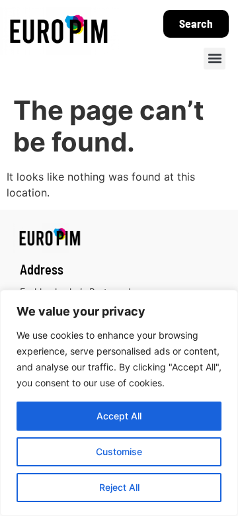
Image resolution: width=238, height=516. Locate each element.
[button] (214, 58)
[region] (119, 403)
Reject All (119, 487)
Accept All (119, 415)
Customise (119, 451)
